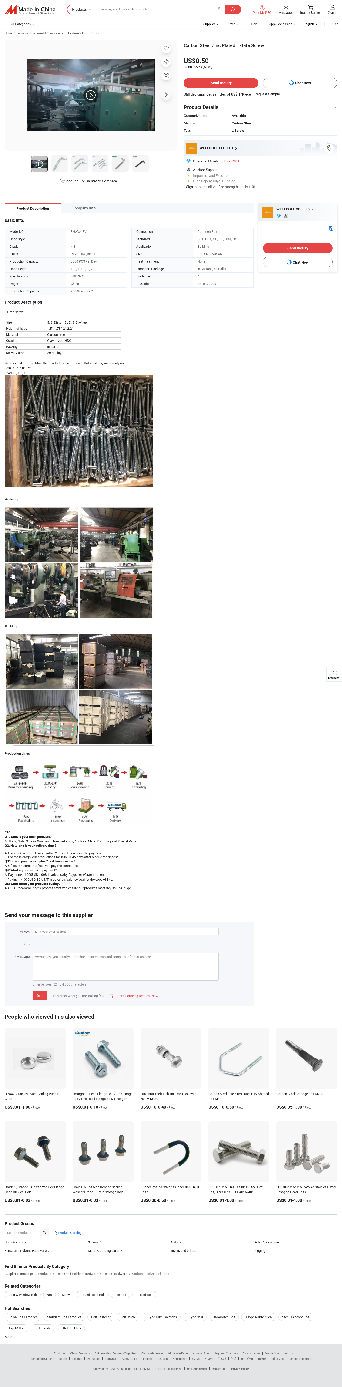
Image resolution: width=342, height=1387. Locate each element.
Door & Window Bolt (22, 1294)
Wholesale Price (178, 1353)
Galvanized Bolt (224, 1317)
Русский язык (129, 1358)
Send (40, 995)
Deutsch (163, 1358)
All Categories (21, 24)
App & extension (280, 24)
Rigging (259, 1250)
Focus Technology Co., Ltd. (141, 1368)
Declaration (219, 1368)
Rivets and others (183, 1250)
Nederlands (180, 1358)
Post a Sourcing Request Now (134, 995)
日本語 (222, 1358)
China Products (80, 1353)
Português (93, 1358)
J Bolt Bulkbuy (70, 1328)
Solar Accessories (267, 1242)
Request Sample (267, 94)
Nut (49, 1294)
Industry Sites (200, 1353)
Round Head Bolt (92, 1294)
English (62, 1358)
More (9, 1337)
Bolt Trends (42, 1328)
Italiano (148, 1358)
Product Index (251, 1353)
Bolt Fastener (101, 1317)
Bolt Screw (128, 1317)
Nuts (174, 1242)
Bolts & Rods (14, 1242)
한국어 (209, 1358)
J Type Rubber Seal (258, 1317)
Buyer (230, 24)
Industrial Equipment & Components (40, 33)
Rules (334, 24)
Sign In (191, 186)
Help (254, 24)
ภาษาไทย (247, 1358)
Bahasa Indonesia (300, 1358)
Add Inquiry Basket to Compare (91, 181)
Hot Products (57, 1353)
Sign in (332, 12)
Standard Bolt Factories (64, 1317)
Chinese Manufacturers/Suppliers (116, 1353)
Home (8, 33)
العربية (196, 1358)
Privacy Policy (240, 1368)
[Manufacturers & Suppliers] (30, 9)
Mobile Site (272, 1353)
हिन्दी (233, 1358)
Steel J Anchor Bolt (295, 1317)
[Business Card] (331, 228)
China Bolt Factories (22, 1317)
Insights (289, 1353)
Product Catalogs (70, 1232)
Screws (93, 1242)
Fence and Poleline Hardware (26, 1250)
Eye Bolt (120, 1294)
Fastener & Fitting (79, 33)
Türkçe (262, 1358)
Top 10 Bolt (16, 1328)
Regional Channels (226, 1353)
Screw (66, 1294)
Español (77, 1358)
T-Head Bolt (144, 1294)
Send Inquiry (221, 83)
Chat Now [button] (303, 83)
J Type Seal (195, 1317)
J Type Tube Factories (161, 1317)
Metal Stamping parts (103, 1250)
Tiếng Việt (277, 1358)
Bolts (98, 33)
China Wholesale (152, 1353)
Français (110, 1358)
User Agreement (197, 1368)
